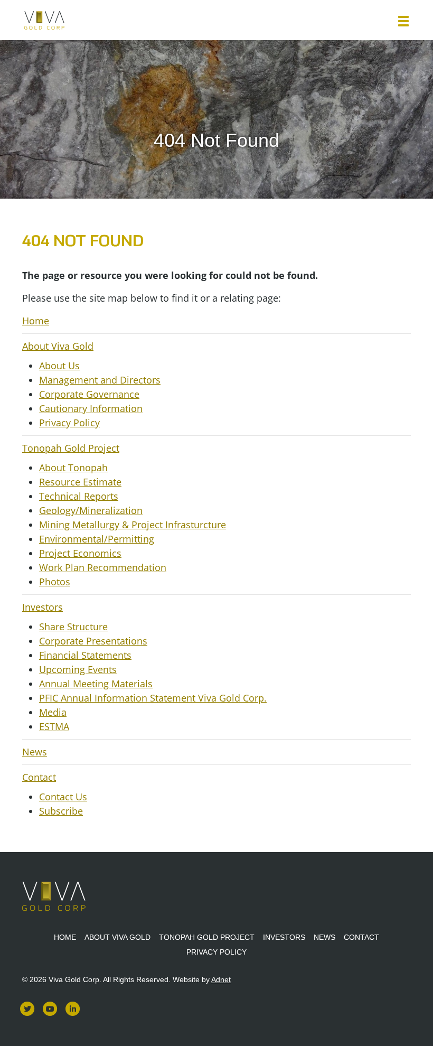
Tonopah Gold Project (70, 448)
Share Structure (73, 626)
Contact (39, 777)
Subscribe (61, 811)
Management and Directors (100, 379)
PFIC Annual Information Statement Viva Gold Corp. (153, 698)
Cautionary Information (91, 408)
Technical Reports (78, 496)
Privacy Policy (69, 422)
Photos (54, 581)
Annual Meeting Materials (96, 683)
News (34, 751)
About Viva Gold (57, 346)
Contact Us (63, 796)
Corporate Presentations (93, 640)
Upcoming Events (78, 669)
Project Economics (80, 553)
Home (35, 320)
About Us (59, 365)
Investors (42, 607)
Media (53, 712)
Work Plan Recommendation (102, 567)
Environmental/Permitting (96, 539)
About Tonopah (73, 467)
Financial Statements (85, 655)
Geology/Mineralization (91, 510)
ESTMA (54, 726)
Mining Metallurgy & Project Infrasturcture (132, 524)
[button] (403, 21)
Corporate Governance (89, 394)
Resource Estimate (80, 481)
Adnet (221, 979)
